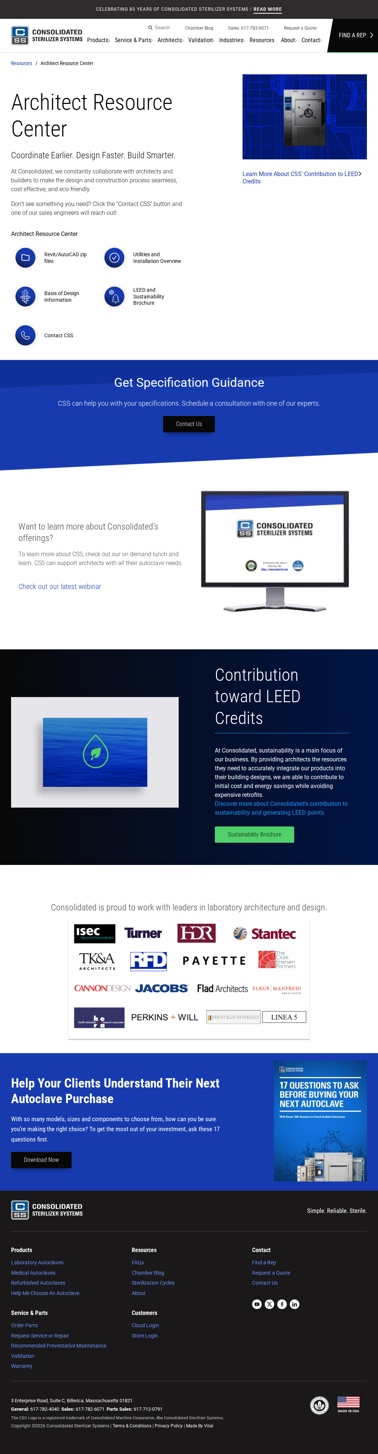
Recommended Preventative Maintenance (58, 1346)
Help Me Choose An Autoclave (45, 1293)
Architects (170, 40)
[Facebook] (282, 1305)
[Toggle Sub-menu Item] (108, 40)
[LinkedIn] (294, 1305)
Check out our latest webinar (59, 586)
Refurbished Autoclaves (38, 1283)
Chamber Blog (199, 28)
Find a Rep (352, 35)
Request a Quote (300, 28)
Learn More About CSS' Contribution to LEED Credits (300, 177)
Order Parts (24, 1325)
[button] (53, 258)
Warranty (21, 1366)
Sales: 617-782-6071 (248, 28)
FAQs (138, 1262)
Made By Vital (199, 1425)
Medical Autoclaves (33, 1273)
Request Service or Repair (40, 1336)
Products (97, 40)
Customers (144, 1312)
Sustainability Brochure (254, 834)
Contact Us (189, 423)
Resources (262, 40)
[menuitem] (199, 30)
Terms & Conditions (132, 1425)
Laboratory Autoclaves (37, 1262)
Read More (268, 9)
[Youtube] (257, 1305)
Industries (231, 40)
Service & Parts (133, 40)
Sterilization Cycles (153, 1283)
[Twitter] (269, 1305)
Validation (200, 40)
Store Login (145, 1336)
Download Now (41, 1159)
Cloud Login (145, 1325)
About (288, 40)
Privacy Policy (169, 1425)
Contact (311, 40)
